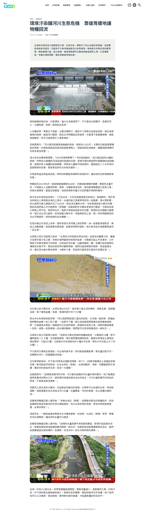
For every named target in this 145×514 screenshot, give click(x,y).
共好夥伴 (101, 5)
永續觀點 (77, 5)
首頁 (47, 5)
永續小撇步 (90, 5)
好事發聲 (56, 5)
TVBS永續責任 (116, 5)
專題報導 (66, 5)
